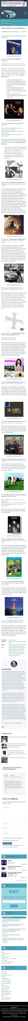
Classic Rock (11, 644)
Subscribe (14, 906)
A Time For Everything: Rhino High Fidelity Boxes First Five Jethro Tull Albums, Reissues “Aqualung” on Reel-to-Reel (14, 930)
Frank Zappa (20, 649)
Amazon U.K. (14, 64)
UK (23, 864)
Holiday (17, 644)
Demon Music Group (6, 980)
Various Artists (15, 655)
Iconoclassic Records (5, 981)
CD (13, 641)
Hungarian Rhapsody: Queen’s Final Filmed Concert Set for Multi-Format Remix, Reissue (13, 939)
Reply (6, 791)
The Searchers (18, 653)
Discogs (3, 955)
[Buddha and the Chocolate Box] (4, 868)
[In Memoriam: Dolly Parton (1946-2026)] (4, 739)
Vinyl (9, 643)
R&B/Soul (20, 646)
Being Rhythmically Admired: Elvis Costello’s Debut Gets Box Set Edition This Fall (13, 925)
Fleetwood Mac (12, 649)
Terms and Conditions (7, 1016)
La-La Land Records (5, 986)
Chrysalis (3, 976)
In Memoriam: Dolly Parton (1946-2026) (17, 736)
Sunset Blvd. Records (6, 997)
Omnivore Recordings (6, 993)
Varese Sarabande (5, 999)
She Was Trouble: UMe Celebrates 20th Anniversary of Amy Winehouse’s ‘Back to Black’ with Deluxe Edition (17, 745)
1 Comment (23, 31)
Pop (20, 644)
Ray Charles (19, 652)
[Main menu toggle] (25, 13)
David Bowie (21, 647)
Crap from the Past (5, 953)
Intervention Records (6, 983)
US (21, 864)
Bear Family (4, 973)
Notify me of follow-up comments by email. (13, 838)
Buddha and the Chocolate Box (14, 866)
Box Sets (10, 641)
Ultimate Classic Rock (6, 963)
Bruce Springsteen (13, 647)
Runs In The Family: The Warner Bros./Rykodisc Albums (15, 873)
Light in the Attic (5, 989)
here (17, 75)
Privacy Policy (16, 1016)
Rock (24, 646)
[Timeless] (4, 862)
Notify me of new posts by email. (11, 840)
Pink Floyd (20, 650)
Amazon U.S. (7, 64)
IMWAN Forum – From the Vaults (8, 958)
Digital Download (21, 641)
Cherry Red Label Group (6, 975)
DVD (16, 641)
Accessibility (23, 1016)
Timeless (10, 860)
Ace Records (4, 972)
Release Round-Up (12, 640)
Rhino (2, 996)
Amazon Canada (21, 64)
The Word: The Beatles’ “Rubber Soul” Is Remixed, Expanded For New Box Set (11, 920)
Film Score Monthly (5, 957)
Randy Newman (12, 652)
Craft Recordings (5, 978)
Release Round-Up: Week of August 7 (11, 935)
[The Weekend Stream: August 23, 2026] (4, 759)
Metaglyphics (14, 1007)
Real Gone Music (5, 994)
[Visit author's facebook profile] (3, 727)
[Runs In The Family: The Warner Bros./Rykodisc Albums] (4, 874)
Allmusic (3, 952)
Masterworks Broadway (6, 991)
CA (26, 864)
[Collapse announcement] (25, 1)
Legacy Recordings (5, 988)
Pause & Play (4, 960)
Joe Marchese (16, 31)
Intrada (2, 985)
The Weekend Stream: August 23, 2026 (17, 757)
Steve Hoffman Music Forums (8, 961)
